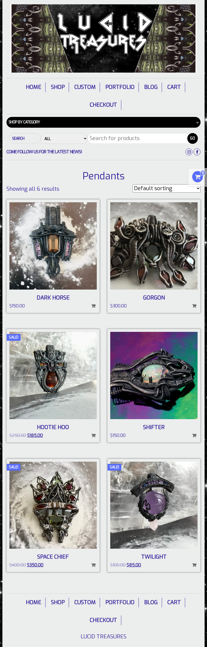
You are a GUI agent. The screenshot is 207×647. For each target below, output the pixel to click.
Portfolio (119, 87)
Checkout (103, 105)
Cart (174, 87)
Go (192, 138)
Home (33, 87)
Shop (58, 87)
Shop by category (24, 122)
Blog (151, 87)
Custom (85, 87)
